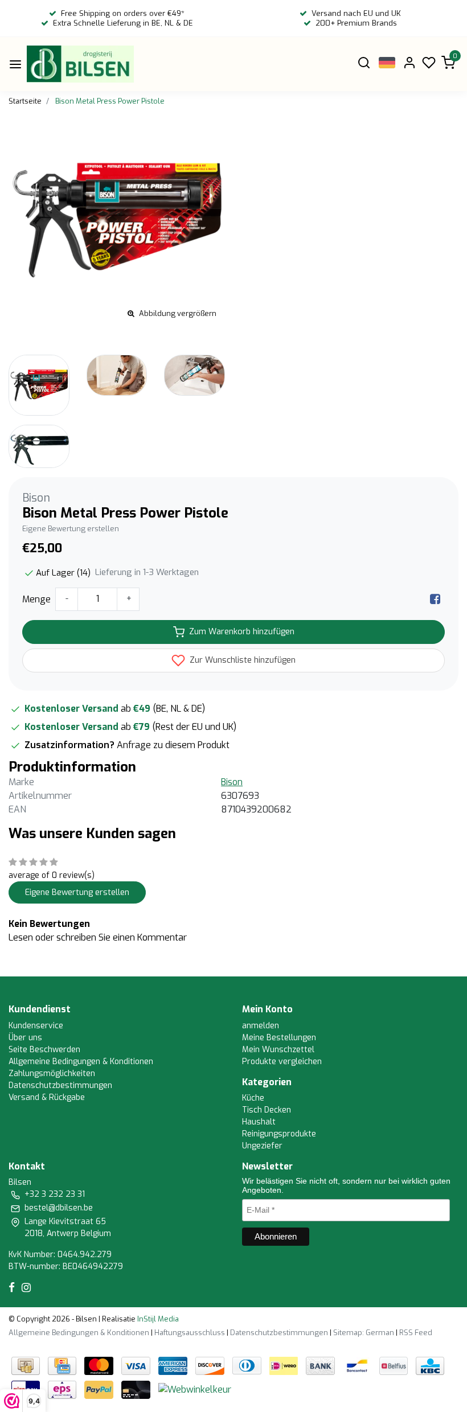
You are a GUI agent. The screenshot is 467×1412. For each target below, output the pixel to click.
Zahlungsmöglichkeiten (52, 1073)
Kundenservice (36, 1025)
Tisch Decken (266, 1110)
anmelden (260, 1025)
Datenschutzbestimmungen (60, 1085)
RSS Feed (415, 1332)
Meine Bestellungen (279, 1037)
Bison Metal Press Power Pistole (110, 101)
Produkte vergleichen (282, 1061)
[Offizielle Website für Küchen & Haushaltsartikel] (80, 64)
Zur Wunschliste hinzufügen (241, 660)
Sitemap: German (363, 1332)
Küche (253, 1098)
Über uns (25, 1037)
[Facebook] (435, 599)
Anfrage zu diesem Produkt (173, 745)
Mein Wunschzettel (278, 1049)
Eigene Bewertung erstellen (70, 528)
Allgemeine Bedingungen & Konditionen (81, 1061)
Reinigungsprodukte (279, 1133)
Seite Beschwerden (44, 1049)
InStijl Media (157, 1319)
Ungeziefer (262, 1145)
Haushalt (259, 1122)
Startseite (25, 101)
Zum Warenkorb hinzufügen (241, 631)
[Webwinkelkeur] (194, 1389)
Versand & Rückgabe (47, 1097)
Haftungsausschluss (189, 1332)
